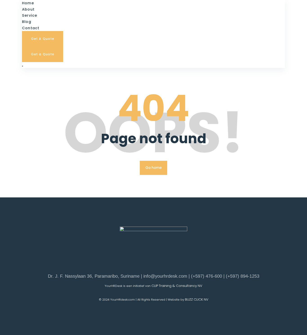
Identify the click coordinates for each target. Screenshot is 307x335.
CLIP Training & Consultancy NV (176, 285)
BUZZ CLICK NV (196, 299)
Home (28, 3)
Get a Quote (42, 54)
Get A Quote (42, 38)
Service (29, 15)
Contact (31, 28)
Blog (26, 21)
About (28, 9)
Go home (153, 167)
